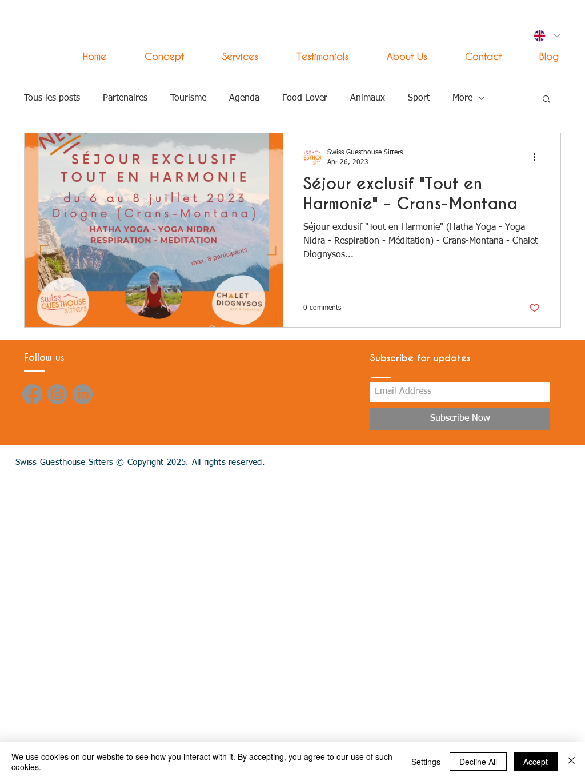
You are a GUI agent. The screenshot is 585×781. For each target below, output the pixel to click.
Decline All (478, 761)
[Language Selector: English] (546, 36)
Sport (419, 98)
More (462, 98)
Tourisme (188, 98)
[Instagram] (57, 394)
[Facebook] (32, 394)
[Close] (571, 761)
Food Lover (304, 98)
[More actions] (538, 157)
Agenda (244, 98)
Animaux (367, 98)
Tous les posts (52, 98)
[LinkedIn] (83, 394)
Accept (535, 761)
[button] (230, 56)
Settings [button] (425, 761)
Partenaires (125, 98)
